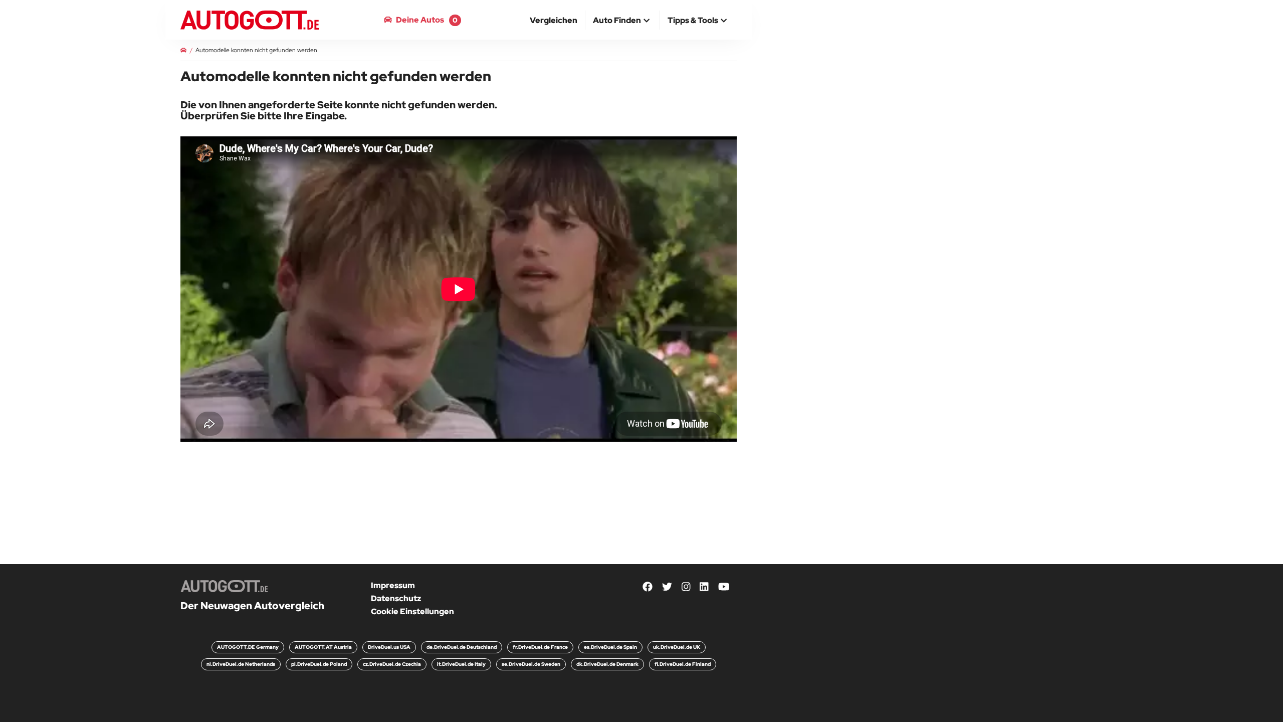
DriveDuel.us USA (389, 647)
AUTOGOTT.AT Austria (323, 647)
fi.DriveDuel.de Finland (683, 664)
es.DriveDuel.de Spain (610, 647)
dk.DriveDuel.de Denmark (607, 664)
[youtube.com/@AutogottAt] (724, 587)
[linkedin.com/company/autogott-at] (704, 587)
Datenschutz (396, 598)
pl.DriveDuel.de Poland (319, 664)
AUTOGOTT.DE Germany (248, 647)
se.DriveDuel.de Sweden (531, 664)
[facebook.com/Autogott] (648, 587)
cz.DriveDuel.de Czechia (392, 664)
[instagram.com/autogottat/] (686, 587)
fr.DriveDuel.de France (540, 647)
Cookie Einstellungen (412, 611)
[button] (622, 21)
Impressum (393, 585)
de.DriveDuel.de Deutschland (461, 647)
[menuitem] (553, 20)
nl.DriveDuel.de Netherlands (240, 664)
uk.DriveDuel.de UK (676, 647)
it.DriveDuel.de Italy (461, 664)
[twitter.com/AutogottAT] (667, 587)
